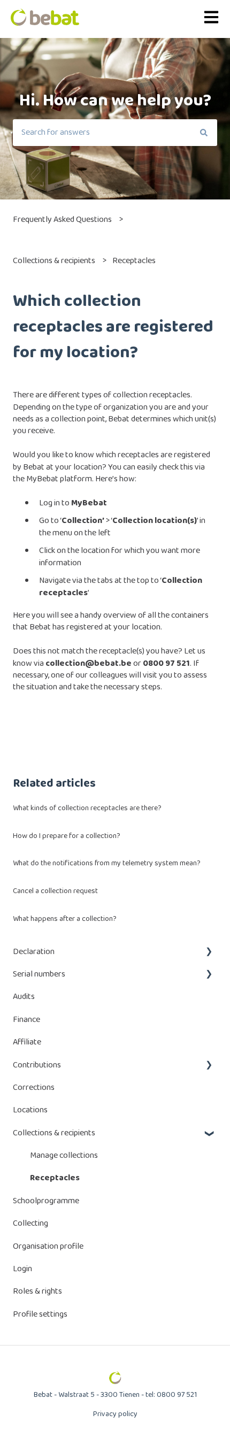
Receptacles (134, 260)
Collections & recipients (54, 260)
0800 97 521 (166, 663)
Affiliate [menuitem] (27, 1042)
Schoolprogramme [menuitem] (46, 1201)
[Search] (203, 132)
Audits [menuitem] (24, 996)
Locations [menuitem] (30, 1110)
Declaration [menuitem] (34, 951)
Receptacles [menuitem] (55, 1178)
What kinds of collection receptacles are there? (87, 808)
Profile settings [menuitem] (40, 1314)
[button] (208, 953)
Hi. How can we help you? (115, 100)
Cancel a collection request (55, 891)
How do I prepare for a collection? (66, 836)
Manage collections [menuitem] (64, 1155)
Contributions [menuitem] (37, 1065)
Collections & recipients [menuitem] (54, 1133)
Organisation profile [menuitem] (48, 1246)
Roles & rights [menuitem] (37, 1291)
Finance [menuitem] (26, 1019)
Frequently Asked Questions (62, 219)
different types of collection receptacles (119, 395)
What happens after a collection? (65, 919)
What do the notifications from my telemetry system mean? (107, 863)
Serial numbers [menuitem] (39, 974)
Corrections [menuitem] (34, 1087)
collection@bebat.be (88, 663)
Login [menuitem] (22, 1268)
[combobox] (101, 132)
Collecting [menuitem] (30, 1223)
